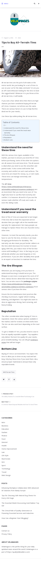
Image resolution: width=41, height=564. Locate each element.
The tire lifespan (10, 135)
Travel (4, 472)
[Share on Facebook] (9, 379)
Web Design (6, 475)
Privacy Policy (7, 534)
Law (3, 452)
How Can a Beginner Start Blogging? (15, 518)
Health (4, 446)
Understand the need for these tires (16, 128)
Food (3, 439)
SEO (3, 462)
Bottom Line (8, 140)
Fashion (4, 432)
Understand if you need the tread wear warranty (17, 131)
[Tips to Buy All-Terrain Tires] (20, 63)
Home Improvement (9, 449)
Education (5, 429)
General (4, 442)
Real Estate (6, 459)
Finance (4, 436)
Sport (4, 465)
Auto (19, 38)
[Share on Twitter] (4, 379)
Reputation (8, 137)
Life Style (5, 455)
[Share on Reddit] (14, 379)
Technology (6, 469)
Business (5, 426)
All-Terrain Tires (9, 372)
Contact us (5, 531)
